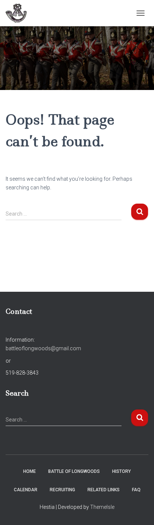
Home (29, 471)
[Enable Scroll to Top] (139, 510)
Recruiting (62, 489)
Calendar (25, 489)
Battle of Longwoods (74, 471)
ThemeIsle (102, 507)
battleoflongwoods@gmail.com (43, 348)
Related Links (103, 489)
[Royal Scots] (19, 13)
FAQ (136, 489)
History (121, 471)
